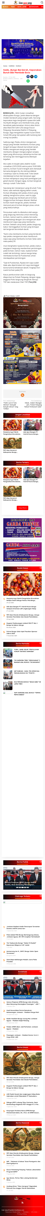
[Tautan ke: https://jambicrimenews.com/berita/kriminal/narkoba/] (40, 643)
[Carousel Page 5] (28, 887)
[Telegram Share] (35, 76)
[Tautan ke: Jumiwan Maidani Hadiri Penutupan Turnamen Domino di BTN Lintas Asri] (22, 912)
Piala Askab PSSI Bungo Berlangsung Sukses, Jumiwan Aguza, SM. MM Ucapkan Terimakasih (23, 936)
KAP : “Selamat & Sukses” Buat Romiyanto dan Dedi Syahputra (23, 1162)
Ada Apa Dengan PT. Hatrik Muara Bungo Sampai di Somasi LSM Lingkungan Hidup (31, 433)
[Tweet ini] (32, 76)
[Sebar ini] (28, 76)
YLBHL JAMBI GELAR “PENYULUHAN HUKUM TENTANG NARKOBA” (26, 650)
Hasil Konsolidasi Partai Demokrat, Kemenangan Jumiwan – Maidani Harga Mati (23, 1011)
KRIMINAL (16, 78)
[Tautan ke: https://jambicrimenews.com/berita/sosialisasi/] (40, 971)
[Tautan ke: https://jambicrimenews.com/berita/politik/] (40, 861)
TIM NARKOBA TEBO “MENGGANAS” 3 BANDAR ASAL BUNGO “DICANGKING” (27, 661)
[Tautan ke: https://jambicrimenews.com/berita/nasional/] (40, 1122)
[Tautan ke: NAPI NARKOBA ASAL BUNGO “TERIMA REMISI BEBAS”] (7, 773)
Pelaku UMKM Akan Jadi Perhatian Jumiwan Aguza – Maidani (22, 1028)
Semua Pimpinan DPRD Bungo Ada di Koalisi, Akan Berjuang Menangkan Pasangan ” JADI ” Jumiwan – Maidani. (21, 883)
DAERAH (10, 78)
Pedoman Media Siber (13, 1212)
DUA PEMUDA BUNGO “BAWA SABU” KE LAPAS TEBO (27, 683)
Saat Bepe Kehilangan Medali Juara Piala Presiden (22, 960)
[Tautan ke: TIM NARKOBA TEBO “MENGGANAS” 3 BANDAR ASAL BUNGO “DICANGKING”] (7, 664)
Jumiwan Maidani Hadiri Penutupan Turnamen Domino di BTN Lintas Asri (23, 927)
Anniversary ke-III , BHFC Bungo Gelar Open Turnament (22, 952)
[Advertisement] (22, 25)
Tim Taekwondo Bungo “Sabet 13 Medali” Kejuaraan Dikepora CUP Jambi (21, 944)
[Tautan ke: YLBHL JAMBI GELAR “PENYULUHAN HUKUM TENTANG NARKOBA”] (7, 653)
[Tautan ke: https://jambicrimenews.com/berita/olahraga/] (40, 896)
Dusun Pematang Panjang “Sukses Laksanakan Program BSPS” (24, 1170)
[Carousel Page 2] (20, 887)
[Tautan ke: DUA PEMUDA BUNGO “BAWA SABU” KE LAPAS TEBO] (7, 685)
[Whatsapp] (28, 81)
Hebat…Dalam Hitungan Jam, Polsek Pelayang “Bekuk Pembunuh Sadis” (33, 404)
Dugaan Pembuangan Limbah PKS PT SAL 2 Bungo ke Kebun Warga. (22, 624)
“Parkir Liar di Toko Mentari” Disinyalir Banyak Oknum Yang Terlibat (10, 405)
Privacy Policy (22, 1214)
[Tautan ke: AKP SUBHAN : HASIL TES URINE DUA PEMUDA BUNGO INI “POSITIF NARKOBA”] (7, 674)
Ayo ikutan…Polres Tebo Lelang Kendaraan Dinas (22, 1179)
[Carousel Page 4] (25, 887)
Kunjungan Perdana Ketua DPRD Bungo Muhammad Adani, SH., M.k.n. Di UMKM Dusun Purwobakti (23, 1112)
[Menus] (3, 2)
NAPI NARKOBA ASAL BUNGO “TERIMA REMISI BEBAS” (27, 694)
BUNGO (5, 78)
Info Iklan (34, 1212)
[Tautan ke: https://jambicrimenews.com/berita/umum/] (40, 1047)
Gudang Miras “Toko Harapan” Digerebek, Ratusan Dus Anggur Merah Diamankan (22, 1187)
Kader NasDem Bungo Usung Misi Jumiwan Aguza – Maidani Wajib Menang (22, 1019)
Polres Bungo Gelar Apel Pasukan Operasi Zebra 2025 (22, 632)
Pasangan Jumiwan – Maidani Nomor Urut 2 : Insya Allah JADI (23, 1036)
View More (22, 508)
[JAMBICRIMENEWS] (23, 2)
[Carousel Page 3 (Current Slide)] (22, 887)
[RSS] (22, 395)
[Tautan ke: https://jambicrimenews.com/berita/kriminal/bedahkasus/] (40, 567)
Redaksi (26, 1212)
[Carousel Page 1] (17, 887)
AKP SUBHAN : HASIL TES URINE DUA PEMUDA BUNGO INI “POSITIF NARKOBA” (26, 672)
